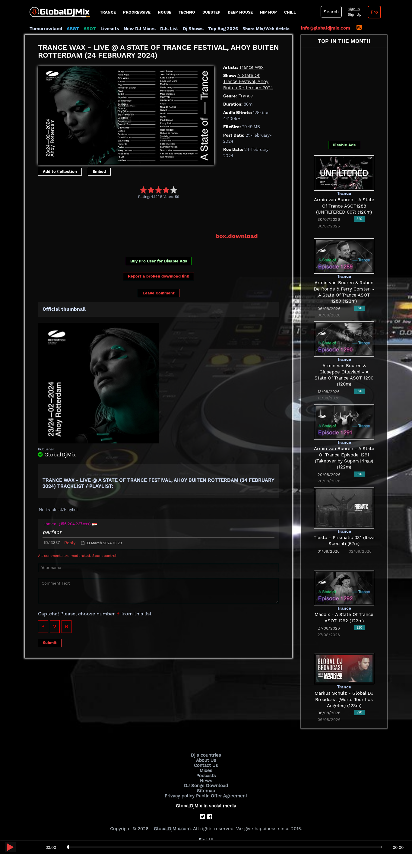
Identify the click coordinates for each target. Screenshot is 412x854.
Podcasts (206, 775)
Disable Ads (344, 145)
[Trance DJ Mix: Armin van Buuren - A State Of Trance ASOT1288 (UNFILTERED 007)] (344, 172)
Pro (374, 12)
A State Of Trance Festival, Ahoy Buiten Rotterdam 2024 (248, 81)
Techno (187, 12)
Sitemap (206, 790)
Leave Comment (159, 293)
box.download (236, 236)
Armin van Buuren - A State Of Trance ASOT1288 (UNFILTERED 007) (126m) (344, 206)
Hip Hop (268, 12)
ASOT (90, 28)
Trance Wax (251, 67)
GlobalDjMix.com (172, 828)
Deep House (240, 12)
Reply (69, 542)
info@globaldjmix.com (325, 28)
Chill (290, 12)
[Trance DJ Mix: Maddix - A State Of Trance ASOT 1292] (344, 587)
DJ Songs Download (206, 785)
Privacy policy (180, 795)
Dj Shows (193, 28)
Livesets (109, 28)
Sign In (354, 9)
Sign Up (355, 14)
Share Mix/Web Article (266, 28)
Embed (99, 171)
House (164, 12)
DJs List (169, 28)
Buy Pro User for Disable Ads (158, 261)
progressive (137, 12)
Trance (108, 12)
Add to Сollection (60, 171)
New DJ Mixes (140, 28)
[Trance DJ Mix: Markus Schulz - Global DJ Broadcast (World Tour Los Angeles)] (344, 668)
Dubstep (211, 12)
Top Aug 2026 (223, 28)
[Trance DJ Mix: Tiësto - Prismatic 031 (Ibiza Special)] (344, 507)
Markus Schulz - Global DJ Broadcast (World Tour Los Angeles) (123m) (344, 699)
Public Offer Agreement (221, 795)
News (206, 780)
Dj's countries (206, 755)
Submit (50, 642)
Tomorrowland (46, 28)
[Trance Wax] (126, 114)
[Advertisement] (148, 215)
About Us (206, 760)
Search (331, 11)
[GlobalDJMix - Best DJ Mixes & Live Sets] (57, 10)
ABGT (73, 28)
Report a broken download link (158, 276)
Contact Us (206, 765)
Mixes (206, 770)
